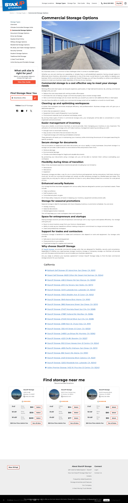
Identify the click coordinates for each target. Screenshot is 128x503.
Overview (13, 24)
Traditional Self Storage (18, 56)
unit (67, 78)
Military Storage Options (18, 42)
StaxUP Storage (49, 249)
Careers (94, 3)
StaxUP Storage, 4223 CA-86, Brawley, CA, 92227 (67, 338)
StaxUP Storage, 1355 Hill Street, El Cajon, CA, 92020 (69, 329)
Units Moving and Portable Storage (22, 62)
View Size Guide (24, 82)
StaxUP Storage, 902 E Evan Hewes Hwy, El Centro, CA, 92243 (73, 343)
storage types (21, 13)
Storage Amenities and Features (81, 482)
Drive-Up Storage (16, 36)
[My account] (125, 3)
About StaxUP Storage (82, 466)
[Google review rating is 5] (26, 401)
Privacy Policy (82, 499)
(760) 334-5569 (29, 396)
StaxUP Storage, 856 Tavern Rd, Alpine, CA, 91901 (67, 353)
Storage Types (61, 3)
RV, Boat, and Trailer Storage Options (22, 48)
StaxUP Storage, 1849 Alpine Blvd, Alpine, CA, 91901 (68, 300)
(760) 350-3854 (105, 396)
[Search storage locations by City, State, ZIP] (35, 97)
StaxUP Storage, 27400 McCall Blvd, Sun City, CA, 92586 (70, 319)
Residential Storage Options (20, 45)
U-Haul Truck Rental (17, 59)
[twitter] (31, 110)
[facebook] (26, 110)
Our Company (87, 485)
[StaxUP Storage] (14, 6)
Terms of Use (92, 499)
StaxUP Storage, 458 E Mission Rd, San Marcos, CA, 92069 (71, 280)
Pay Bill (119, 3)
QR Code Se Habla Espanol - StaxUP (80, 470)
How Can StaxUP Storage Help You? (80, 473)
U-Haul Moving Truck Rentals (82, 488)
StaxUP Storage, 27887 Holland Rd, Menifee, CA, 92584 (70, 314)
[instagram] (17, 110)
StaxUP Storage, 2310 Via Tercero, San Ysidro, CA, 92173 (70, 285)
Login (96, 470)
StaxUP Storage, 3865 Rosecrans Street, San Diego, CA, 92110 (72, 304)
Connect (98, 466)
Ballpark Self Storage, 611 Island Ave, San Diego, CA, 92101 (71, 270)
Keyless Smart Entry (17, 39)
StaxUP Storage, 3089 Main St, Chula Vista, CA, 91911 (69, 324)
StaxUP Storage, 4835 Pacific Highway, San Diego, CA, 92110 (72, 348)
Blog (88, 3)
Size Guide (81, 3)
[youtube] (22, 110)
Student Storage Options (18, 53)
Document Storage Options (19, 33)
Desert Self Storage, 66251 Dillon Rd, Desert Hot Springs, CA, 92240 (75, 275)
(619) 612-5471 (67, 396)
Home (12, 13)
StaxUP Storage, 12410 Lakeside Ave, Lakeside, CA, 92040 (71, 290)
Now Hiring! (13, 467)
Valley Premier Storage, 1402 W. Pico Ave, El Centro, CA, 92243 (73, 368)
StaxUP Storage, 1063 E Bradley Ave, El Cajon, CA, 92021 (70, 295)
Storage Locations (48, 3)
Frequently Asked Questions (82, 479)
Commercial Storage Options (22, 30)
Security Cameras (16, 50)
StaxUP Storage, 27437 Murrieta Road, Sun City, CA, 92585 (71, 309)
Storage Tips (71, 3)
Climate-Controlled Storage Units (21, 27)
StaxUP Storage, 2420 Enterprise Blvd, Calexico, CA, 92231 (71, 358)
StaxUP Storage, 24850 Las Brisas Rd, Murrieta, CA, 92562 (71, 334)
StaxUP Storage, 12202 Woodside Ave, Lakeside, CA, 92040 (71, 363)
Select (38, 407)
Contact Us (98, 473)
